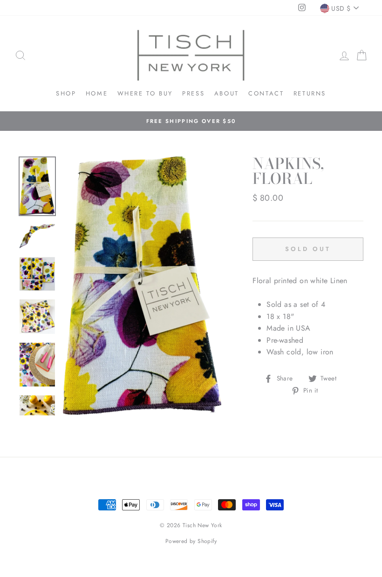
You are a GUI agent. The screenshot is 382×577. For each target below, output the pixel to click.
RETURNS (309, 93)
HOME (97, 93)
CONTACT (266, 93)
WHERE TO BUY (145, 93)
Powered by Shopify (191, 541)
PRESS (193, 93)
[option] (191, 121)
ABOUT (226, 93)
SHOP (66, 93)
